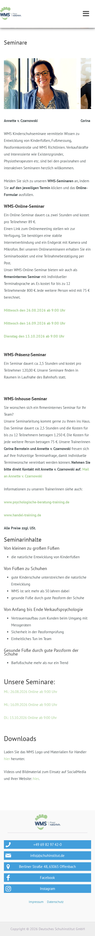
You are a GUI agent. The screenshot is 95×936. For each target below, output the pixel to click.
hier (7, 758)
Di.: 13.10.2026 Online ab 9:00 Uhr (30, 717)
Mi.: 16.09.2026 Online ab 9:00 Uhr (30, 704)
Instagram (47, 888)
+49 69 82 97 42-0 (47, 844)
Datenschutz (55, 902)
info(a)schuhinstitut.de (47, 855)
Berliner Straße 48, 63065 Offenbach (47, 866)
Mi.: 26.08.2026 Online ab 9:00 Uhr (30, 691)
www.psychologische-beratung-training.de (36, 502)
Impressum (36, 902)
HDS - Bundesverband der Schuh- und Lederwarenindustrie (10, 13)
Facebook (47, 877)
